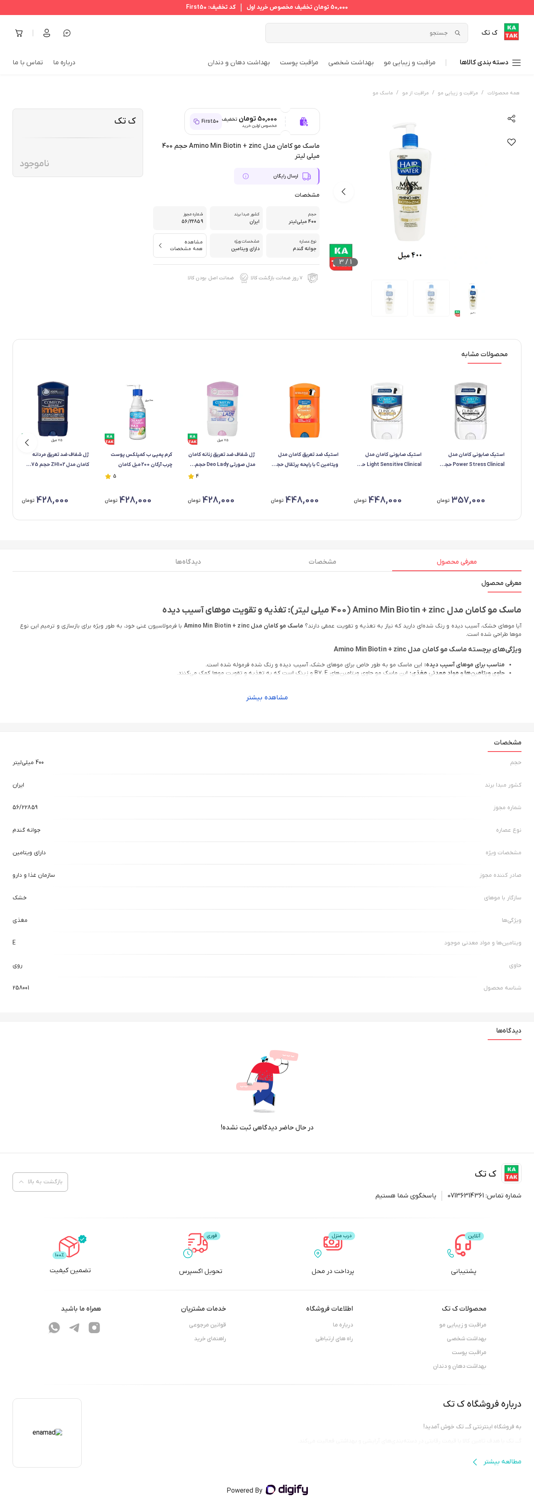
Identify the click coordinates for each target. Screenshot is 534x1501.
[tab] (456, 564)
